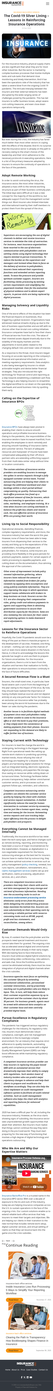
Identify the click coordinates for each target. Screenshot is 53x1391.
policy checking (29, 864)
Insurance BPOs (9, 427)
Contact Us (43, 1369)
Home (7, 1369)
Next (22, 1243)
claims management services (16, 870)
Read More (13, 1300)
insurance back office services (26, 12)
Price (23, 1369)
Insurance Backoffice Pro (14, 1195)
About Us (15, 1369)
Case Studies (31, 1369)
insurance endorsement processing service (25, 897)
